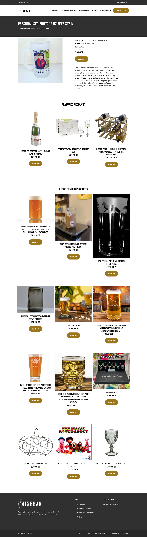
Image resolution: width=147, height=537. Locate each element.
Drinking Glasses (91, 40)
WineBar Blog (106, 10)
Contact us (87, 533)
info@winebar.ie (122, 3)
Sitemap (125, 533)
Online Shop (121, 11)
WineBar (55, 10)
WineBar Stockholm (87, 10)
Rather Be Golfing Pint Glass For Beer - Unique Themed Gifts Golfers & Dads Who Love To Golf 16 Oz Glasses (35, 388)
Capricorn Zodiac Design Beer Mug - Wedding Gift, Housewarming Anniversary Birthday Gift (111, 328)
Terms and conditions (101, 533)
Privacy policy (115, 533)
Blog (80, 517)
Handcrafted (111, 392)
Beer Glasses (103, 40)
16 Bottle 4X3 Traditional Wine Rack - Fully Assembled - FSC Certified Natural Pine (111, 152)
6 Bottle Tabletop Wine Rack (35, 463)
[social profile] (27, 3)
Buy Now (81, 59)
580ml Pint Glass (73, 325)
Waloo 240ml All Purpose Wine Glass (111, 463)
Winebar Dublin (69, 10)
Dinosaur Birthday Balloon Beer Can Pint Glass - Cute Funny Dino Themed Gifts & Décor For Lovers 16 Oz (35, 229)
